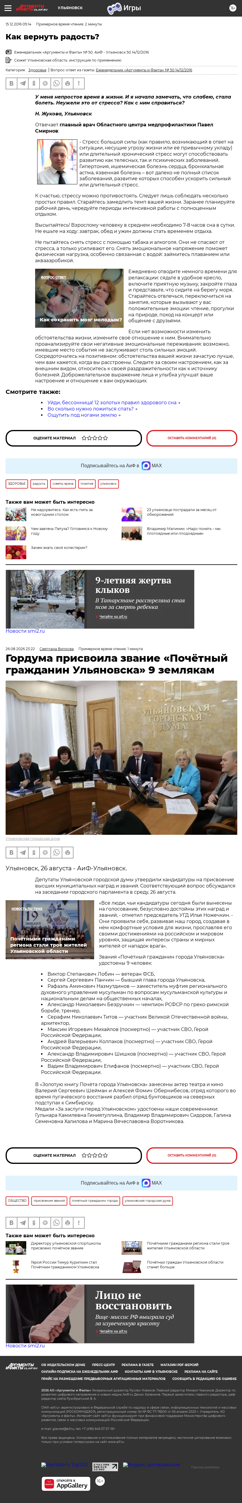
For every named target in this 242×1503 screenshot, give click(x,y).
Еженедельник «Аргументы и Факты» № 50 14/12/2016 (144, 70)
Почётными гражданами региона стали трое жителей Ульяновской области (188, 1245)
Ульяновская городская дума (33, 838)
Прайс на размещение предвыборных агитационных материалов (103, 1379)
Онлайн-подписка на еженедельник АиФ (79, 1372)
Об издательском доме (63, 1365)
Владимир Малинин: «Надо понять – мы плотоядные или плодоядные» (183, 531)
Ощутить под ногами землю (82, 415)
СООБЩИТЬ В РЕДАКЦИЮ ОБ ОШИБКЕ (204, 1379)
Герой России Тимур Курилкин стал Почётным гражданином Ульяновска (65, 1264)
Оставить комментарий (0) (192, 438)
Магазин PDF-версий (179, 1365)
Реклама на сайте (201, 1372)
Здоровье (37, 70)
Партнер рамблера (205, 1467)
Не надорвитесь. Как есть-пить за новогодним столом (62, 512)
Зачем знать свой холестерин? (59, 547)
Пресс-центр (103, 1365)
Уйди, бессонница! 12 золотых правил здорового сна (112, 402)
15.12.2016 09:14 (18, 24)
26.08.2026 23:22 (20, 649)
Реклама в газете (138, 1365)
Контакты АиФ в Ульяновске (151, 1372)
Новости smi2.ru (25, 631)
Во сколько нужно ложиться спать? (91, 409)
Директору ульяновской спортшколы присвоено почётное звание (66, 1245)
